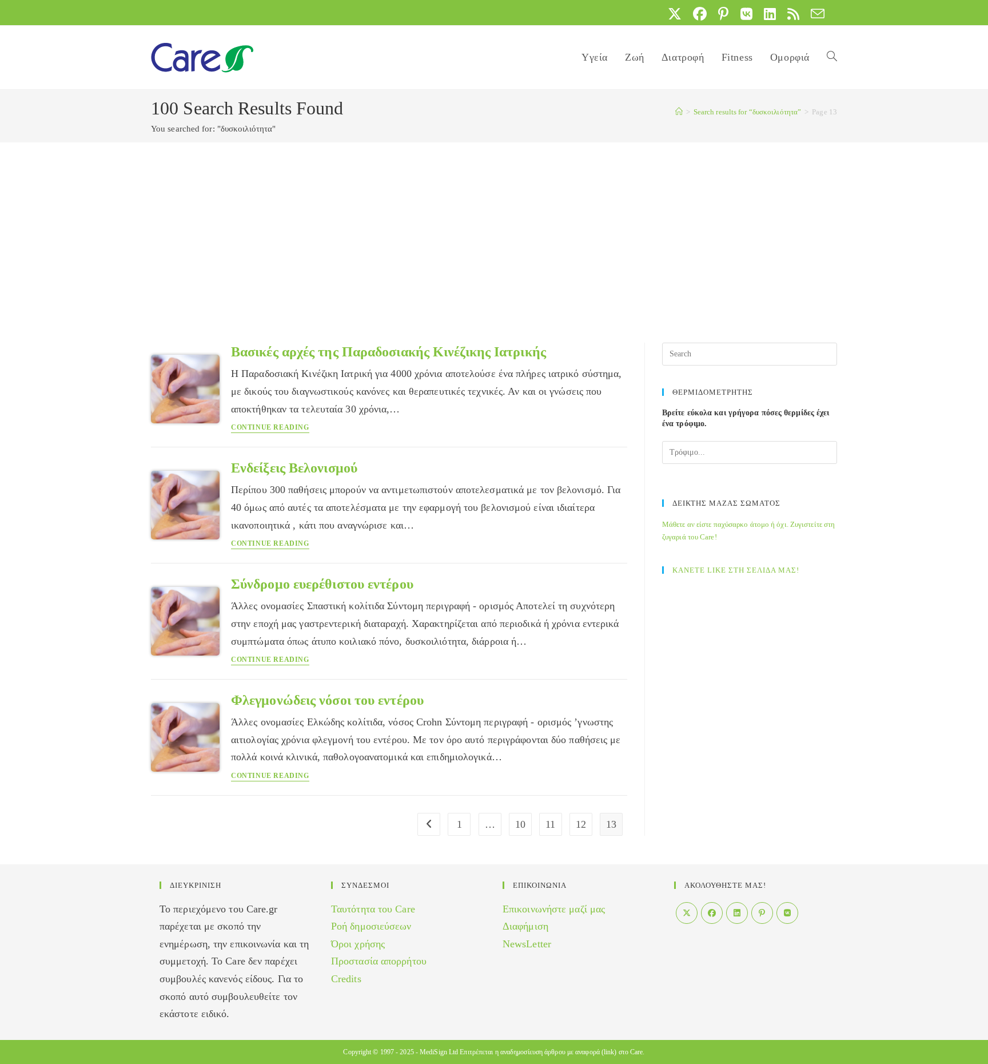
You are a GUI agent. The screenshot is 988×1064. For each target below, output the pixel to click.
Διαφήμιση (525, 926)
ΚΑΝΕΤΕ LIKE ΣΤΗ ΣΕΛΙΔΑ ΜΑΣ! (735, 570)
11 (550, 824)
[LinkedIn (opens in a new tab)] (770, 14)
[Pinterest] (762, 913)
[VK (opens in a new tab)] (746, 14)
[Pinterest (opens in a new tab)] (723, 14)
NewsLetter (527, 944)
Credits (346, 978)
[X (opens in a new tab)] (674, 14)
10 (520, 824)
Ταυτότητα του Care (373, 909)
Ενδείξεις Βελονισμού (294, 467)
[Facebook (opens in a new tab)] (699, 14)
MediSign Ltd (439, 1052)
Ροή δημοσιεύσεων (371, 926)
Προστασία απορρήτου (379, 961)
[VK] (787, 913)
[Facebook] (712, 913)
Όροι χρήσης (358, 944)
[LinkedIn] (737, 913)
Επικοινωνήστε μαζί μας (554, 909)
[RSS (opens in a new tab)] (793, 14)
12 (581, 824)
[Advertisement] (494, 228)
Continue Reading (270, 427)
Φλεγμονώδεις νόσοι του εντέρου (327, 700)
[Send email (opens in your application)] (814, 14)
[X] (687, 913)
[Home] (679, 112)
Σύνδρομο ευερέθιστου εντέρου (322, 584)
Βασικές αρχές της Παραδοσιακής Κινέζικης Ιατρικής (388, 351)
